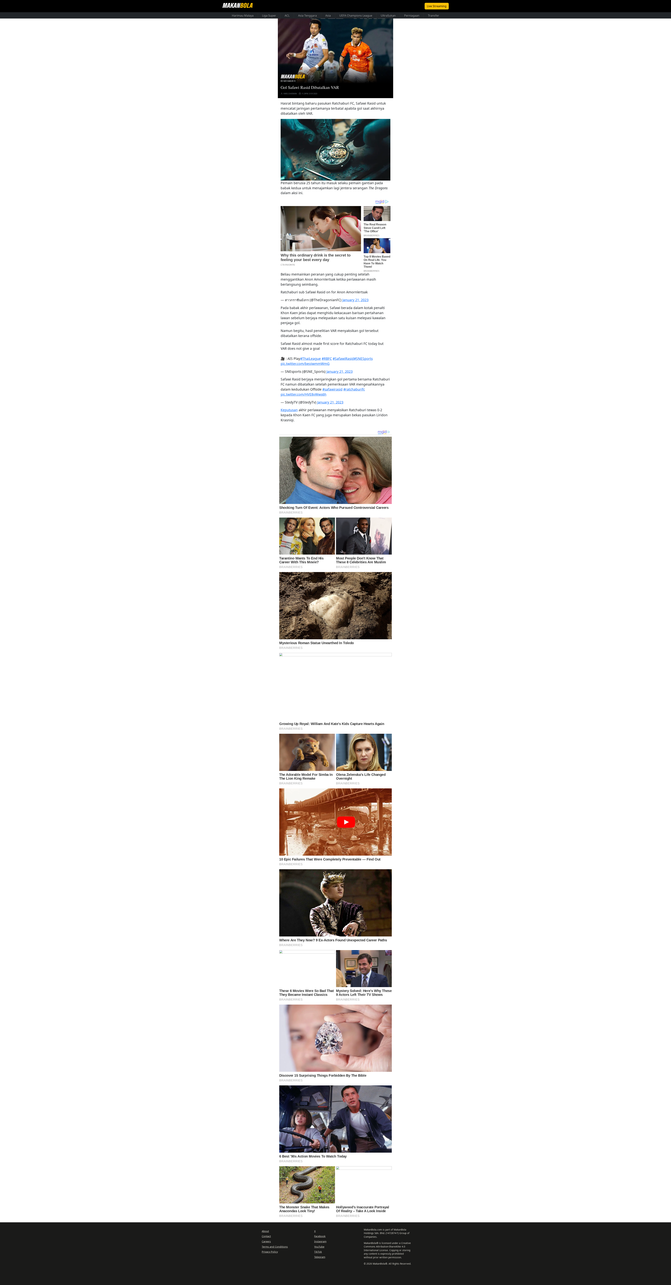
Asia (328, 15)
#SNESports (363, 358)
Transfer (433, 15)
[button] (335, 149)
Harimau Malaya (243, 15)
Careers (266, 1241)
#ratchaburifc (354, 389)
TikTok (318, 1251)
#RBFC (327, 358)
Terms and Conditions (275, 1246)
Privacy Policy (270, 1251)
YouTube (319, 1246)
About (265, 1231)
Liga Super (269, 15)
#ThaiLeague (310, 358)
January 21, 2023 (355, 300)
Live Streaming (436, 6)
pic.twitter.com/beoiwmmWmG (305, 363)
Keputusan (289, 410)
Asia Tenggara (307, 15)
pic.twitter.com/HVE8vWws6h (303, 394)
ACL (287, 15)
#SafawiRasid (343, 358)
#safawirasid (332, 389)
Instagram (320, 1241)
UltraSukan (388, 15)
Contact (266, 1236)
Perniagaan (411, 15)
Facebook (320, 1236)
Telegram (319, 1257)
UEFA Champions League (355, 15)
